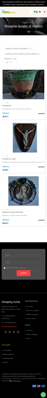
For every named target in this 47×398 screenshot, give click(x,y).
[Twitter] (9, 332)
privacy (23, 268)
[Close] (44, 2)
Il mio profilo (7, 350)
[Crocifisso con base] (23, 137)
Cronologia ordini (8, 358)
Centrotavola (6, 105)
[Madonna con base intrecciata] (23, 191)
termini (15, 268)
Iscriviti (23, 273)
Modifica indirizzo (8, 354)
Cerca (28, 338)
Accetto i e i (16, 268)
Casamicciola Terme (8, 376)
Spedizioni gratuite (32, 314)
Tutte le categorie (31, 334)
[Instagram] (18, 332)
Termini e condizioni (32, 310)
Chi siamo (29, 306)
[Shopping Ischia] (8, 11)
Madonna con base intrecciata (12, 212)
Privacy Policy (31, 318)
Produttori (29, 330)
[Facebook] (5, 332)
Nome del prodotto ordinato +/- (17, 48)
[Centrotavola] (23, 84)
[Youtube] (14, 332)
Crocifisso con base (9, 159)
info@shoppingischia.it (9, 326)
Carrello (5, 362)
